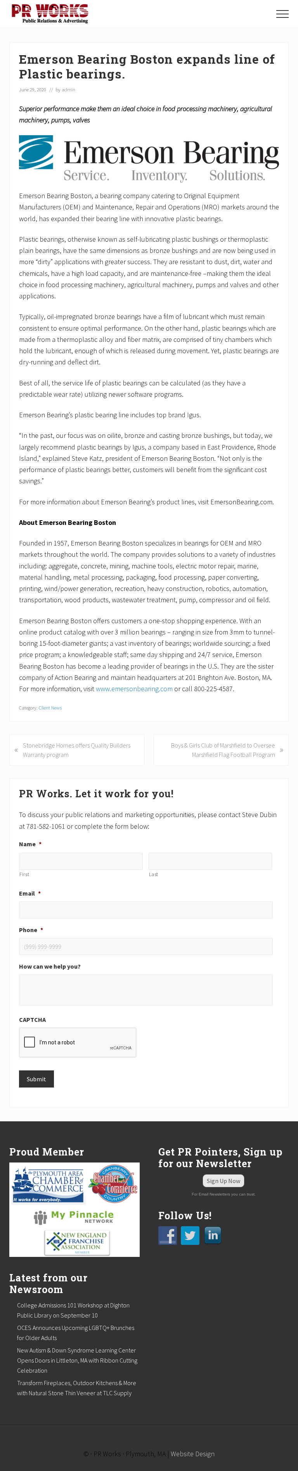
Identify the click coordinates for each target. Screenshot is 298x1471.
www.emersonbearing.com (134, 688)
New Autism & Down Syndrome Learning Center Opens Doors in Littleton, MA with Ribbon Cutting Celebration (77, 1360)
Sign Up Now (223, 1181)
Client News (50, 707)
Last (154, 874)
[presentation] (78, 1043)
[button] (282, 14)
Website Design (193, 1453)
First (24, 874)
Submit (36, 1079)
